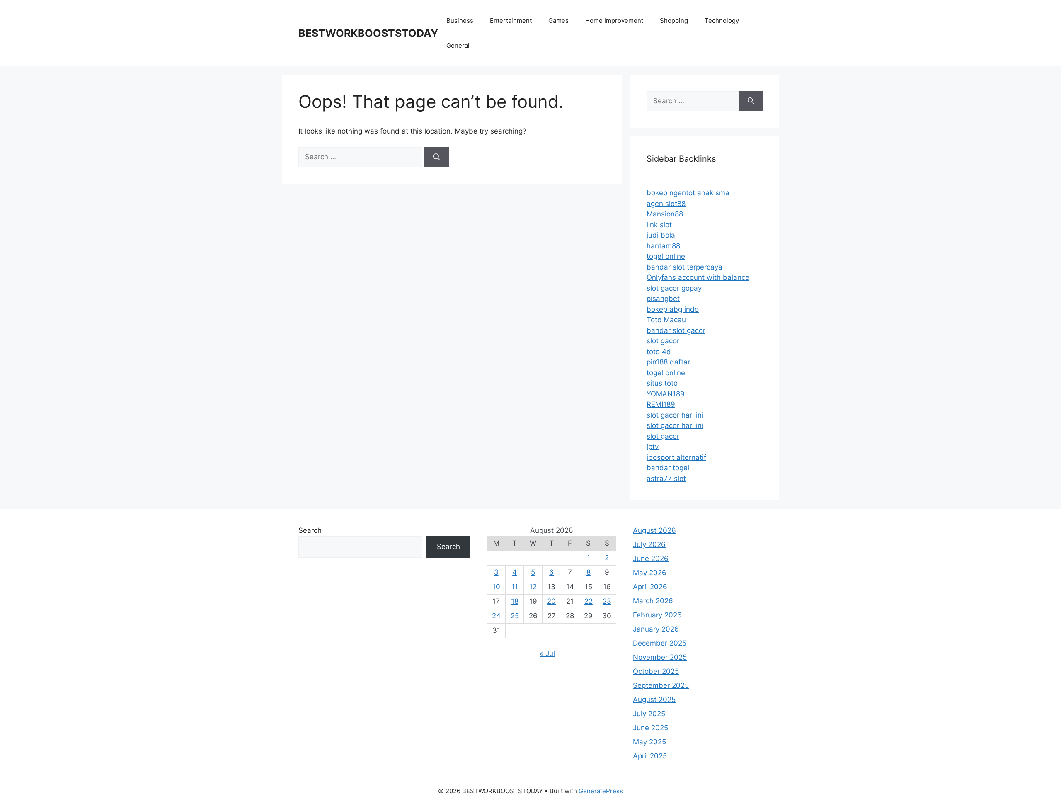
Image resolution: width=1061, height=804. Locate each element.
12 (533, 587)
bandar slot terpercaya (684, 267)
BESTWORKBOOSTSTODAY (368, 33)
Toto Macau (666, 320)
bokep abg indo (673, 309)
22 (588, 601)
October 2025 (656, 671)
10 (496, 587)
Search (310, 530)
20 (551, 601)
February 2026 (657, 615)
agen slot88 (666, 203)
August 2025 (654, 699)
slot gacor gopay (674, 288)
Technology (722, 20)
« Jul (547, 653)
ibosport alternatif (676, 457)
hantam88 (663, 246)
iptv (653, 446)
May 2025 (649, 742)
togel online (666, 256)
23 (607, 601)
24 (496, 616)
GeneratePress (601, 791)
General (458, 45)
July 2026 (649, 544)
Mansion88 (665, 214)
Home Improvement (614, 20)
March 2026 (653, 601)
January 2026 (656, 629)
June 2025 (650, 728)
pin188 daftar (668, 362)
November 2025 (660, 657)
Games (558, 20)
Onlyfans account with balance (698, 277)
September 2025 (661, 685)
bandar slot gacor (676, 330)
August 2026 (654, 530)
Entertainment (511, 20)
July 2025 (649, 713)
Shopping (674, 20)
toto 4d (659, 351)
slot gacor (663, 341)
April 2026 (650, 587)
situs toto (662, 383)
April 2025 (650, 756)
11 (514, 587)
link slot (659, 225)
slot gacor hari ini (675, 415)
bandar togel (668, 468)
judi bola (661, 235)
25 (515, 616)
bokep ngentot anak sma (688, 193)
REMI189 (661, 404)
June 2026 (651, 558)
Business (459, 20)
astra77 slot (666, 478)
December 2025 (659, 643)
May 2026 (649, 572)
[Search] (436, 157)
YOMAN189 (666, 394)
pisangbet (663, 298)
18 (514, 601)
